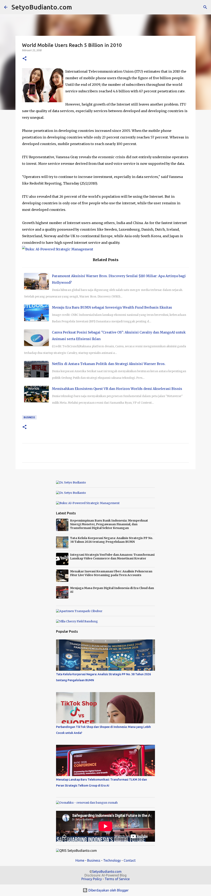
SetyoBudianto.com (42, 7)
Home (79, 860)
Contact (130, 860)
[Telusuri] (77, 7)
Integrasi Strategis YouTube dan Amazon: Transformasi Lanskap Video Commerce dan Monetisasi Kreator (112, 556)
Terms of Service (117, 879)
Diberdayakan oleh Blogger (108, 890)
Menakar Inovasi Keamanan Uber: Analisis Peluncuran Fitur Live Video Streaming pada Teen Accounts (111, 573)
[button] (24, 59)
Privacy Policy (91, 879)
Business (29, 417)
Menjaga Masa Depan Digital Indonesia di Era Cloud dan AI (112, 590)
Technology (112, 860)
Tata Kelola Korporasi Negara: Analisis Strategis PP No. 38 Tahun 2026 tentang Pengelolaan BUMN (111, 540)
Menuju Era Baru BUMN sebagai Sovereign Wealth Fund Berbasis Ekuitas (112, 307)
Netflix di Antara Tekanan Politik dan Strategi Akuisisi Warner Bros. (108, 364)
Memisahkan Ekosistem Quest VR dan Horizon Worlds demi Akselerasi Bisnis (117, 389)
